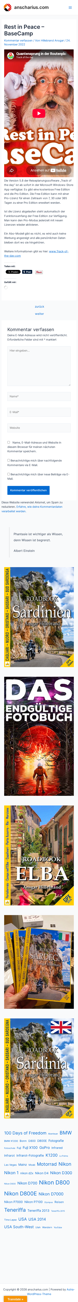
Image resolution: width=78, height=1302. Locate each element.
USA (22, 1219)
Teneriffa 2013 (38, 1210)
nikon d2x (26, 1173)
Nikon (64, 1164)
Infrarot (9, 1155)
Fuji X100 (30, 1147)
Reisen (59, 1202)
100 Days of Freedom (25, 1132)
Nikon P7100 (33, 1202)
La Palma (63, 1156)
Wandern (47, 1227)
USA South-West (19, 1227)
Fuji (19, 1147)
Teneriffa (15, 1210)
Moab (32, 1164)
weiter (39, 313)
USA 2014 (37, 1219)
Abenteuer (53, 1133)
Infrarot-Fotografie (30, 1155)
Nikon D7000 (51, 1193)
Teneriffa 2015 (58, 1211)
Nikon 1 (11, 1172)
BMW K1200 (11, 1141)
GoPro (44, 1147)
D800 (32, 1141)
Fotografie (56, 1141)
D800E (42, 1141)
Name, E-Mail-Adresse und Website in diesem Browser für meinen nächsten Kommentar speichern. (34, 447)
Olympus (48, 1202)
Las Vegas (10, 1164)
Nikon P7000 (13, 1202)
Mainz (22, 1164)
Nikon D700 (27, 1183)
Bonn (23, 1141)
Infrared (57, 1148)
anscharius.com (31, 7)
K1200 (52, 1155)
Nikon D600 (10, 1184)
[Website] (39, 428)
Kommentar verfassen (18, 40)
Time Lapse (10, 1219)
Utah (38, 1227)
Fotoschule (9, 1148)
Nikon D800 (54, 1182)
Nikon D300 (61, 1172)
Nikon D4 (41, 1173)
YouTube (58, 1227)
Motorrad (47, 1164)
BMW (66, 1133)
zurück (39, 306)
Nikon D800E (20, 1193)
